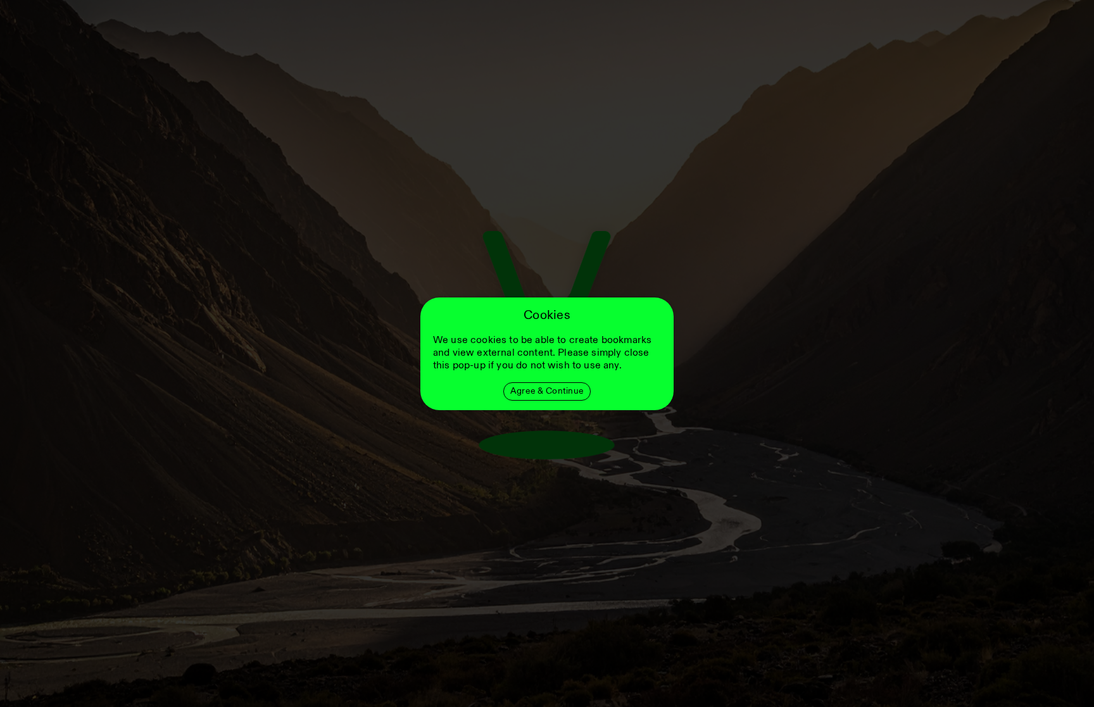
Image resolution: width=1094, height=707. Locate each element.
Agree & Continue (547, 390)
